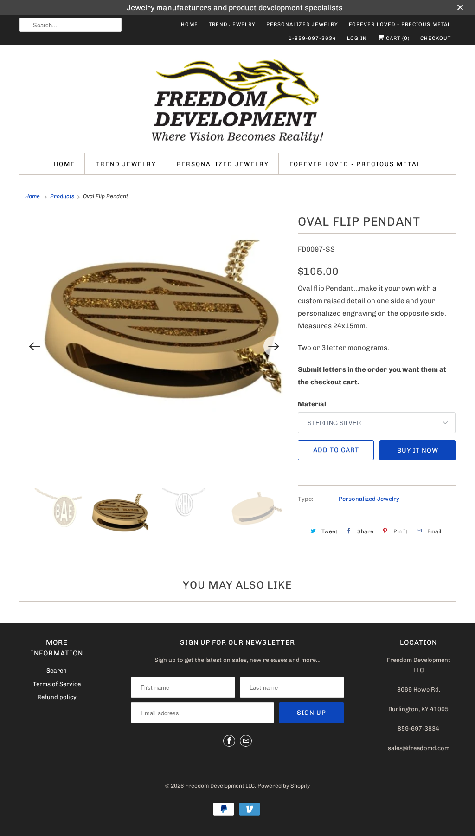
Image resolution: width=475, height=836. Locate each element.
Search (56, 670)
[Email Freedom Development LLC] (246, 741)
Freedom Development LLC (220, 786)
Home (189, 24)
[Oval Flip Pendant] (154, 346)
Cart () (397, 38)
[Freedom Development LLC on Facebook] (229, 741)
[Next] (273, 346)
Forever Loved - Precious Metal (400, 24)
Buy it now (417, 450)
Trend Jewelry (232, 24)
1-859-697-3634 (312, 38)
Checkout (435, 38)
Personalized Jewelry (302, 24)
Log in (357, 38)
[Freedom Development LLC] (237, 101)
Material (312, 404)
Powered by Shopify (283, 786)
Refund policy (57, 696)
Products (62, 196)
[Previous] (34, 346)
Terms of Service (57, 683)
